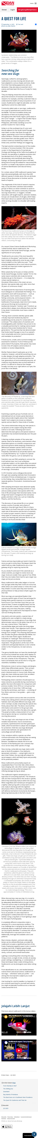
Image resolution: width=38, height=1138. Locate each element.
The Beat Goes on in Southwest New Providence (17, 1097)
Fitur (14, 1083)
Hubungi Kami (11, 1118)
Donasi (4, 10)
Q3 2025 (5, 1108)
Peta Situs (10, 1117)
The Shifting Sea (8, 1089)
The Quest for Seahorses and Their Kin (14, 1100)
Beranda (3, 1117)
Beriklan (3, 1118)
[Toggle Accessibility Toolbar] (34, 1134)
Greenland (6, 1091)
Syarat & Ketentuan (26, 1117)
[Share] (36, 24)
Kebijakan (17, 1117)
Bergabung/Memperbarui (27, 10)
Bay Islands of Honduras (10, 1094)
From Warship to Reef (9, 1086)
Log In (13, 10)
